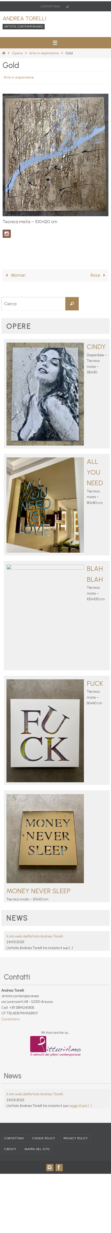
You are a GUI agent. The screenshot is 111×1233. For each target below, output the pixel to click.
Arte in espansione (44, 53)
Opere (17, 53)
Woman (18, 278)
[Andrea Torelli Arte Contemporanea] (59, 1170)
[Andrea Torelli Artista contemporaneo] (49, 1170)
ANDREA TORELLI (24, 18)
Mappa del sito (37, 1152)
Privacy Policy (76, 1141)
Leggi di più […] (80, 1108)
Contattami (50, 6)
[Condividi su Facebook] (7, 248)
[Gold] (55, 213)
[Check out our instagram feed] (7, 233)
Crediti (10, 1152)
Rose (96, 278)
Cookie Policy (43, 1141)
